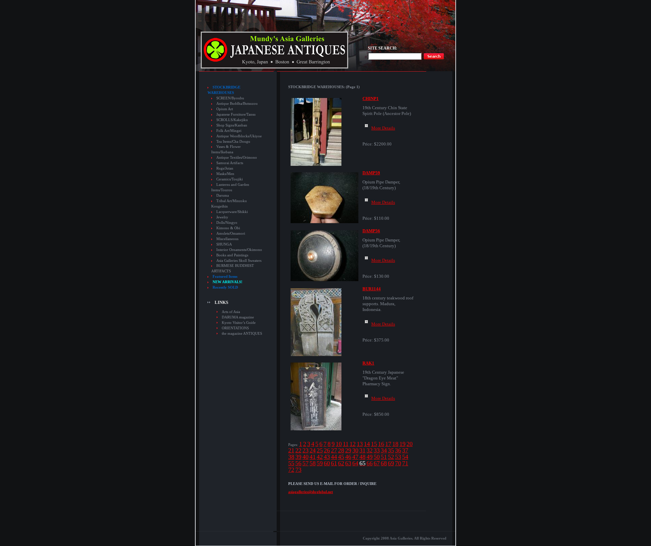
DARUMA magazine (238, 317)
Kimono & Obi (228, 228)
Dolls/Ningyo (226, 223)
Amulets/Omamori (230, 233)
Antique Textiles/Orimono (236, 157)
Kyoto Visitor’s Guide (239, 322)
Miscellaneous (227, 239)
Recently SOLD (225, 287)
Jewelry (222, 217)
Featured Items (225, 276)
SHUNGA (224, 244)
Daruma (222, 195)
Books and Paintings (232, 255)
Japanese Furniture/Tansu (236, 114)
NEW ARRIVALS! (227, 282)
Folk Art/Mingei (228, 131)
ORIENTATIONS (235, 328)
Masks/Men (225, 174)
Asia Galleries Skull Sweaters (238, 260)
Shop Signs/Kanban (231, 125)
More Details (383, 128)
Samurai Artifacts (229, 163)
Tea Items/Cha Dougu (233, 141)
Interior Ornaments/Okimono (239, 250)
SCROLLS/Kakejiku (232, 120)
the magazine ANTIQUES (242, 333)
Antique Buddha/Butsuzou (237, 103)
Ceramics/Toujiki (229, 179)
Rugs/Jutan (224, 168)
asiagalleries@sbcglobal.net (310, 492)
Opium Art (224, 109)
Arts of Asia (231, 312)
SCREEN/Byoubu (230, 98)
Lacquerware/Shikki (232, 212)
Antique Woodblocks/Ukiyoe (239, 136)
